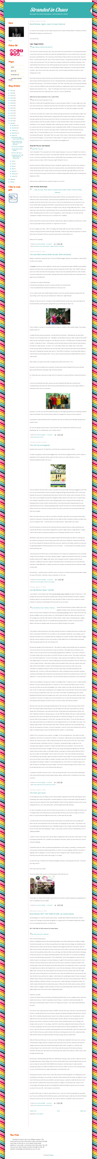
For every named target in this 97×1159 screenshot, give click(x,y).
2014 (11, 113)
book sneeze (36, 246)
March (13, 171)
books (41, 246)
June (13, 163)
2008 (11, 182)
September (14, 133)
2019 (11, 100)
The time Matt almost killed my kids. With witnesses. (50, 254)
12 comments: (50, 579)
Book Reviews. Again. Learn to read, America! (47, 24)
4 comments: (49, 1103)
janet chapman (46, 246)
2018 (11, 103)
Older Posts (83, 1111)
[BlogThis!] (58, 244)
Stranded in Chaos (48, 9)
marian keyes (61, 246)
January (13, 176)
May (13, 166)
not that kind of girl (47, 1105)
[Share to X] (60, 244)
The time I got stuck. (38, 793)
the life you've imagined (49, 582)
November (14, 128)
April (13, 168)
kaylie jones (39, 784)
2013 (11, 115)
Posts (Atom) (40, 1114)
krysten (41, 437)
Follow (10, 40)
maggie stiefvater (54, 246)
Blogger (51, 1155)
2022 (11, 93)
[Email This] (57, 244)
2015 (11, 110)
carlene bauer (40, 1105)
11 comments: (49, 434)
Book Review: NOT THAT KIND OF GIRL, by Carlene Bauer (52, 914)
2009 (11, 179)
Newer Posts (33, 1111)
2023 (11, 90)
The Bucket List (15, 74)
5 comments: (49, 782)
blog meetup (36, 437)
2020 (11, 98)
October (14, 130)
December (14, 125)
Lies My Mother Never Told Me (42, 590)
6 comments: (49, 244)
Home (58, 1111)
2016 (11, 108)
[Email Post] (54, 244)
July (12, 161)
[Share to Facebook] (61, 244)
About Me (13, 71)
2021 (11, 95)
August (13, 135)
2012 (11, 118)
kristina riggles (40, 582)
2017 (11, 105)
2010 (11, 123)
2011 (11, 120)
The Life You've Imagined (40, 445)
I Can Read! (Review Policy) (15, 79)
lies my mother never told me (49, 784)
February (14, 173)
